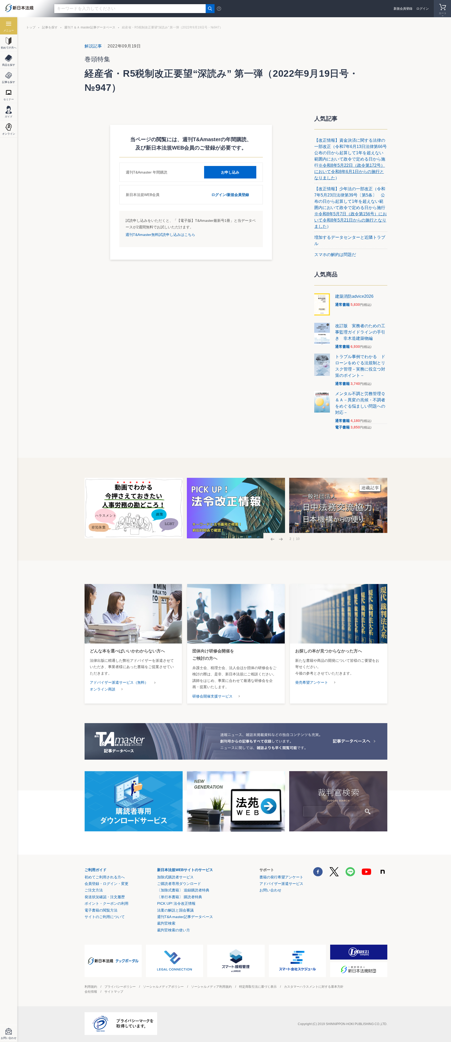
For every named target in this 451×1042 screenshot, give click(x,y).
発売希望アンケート (311, 682)
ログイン (422, 8)
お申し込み (230, 172)
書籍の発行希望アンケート (281, 877)
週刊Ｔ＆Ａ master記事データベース (89, 27)
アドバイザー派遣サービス (281, 884)
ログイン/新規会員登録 (230, 195)
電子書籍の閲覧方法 (101, 910)
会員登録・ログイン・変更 (106, 884)
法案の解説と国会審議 (175, 910)
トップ (30, 27)
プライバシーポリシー (120, 987)
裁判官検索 (166, 923)
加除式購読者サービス (175, 877)
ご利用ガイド (95, 870)
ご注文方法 (94, 890)
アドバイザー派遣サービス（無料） (119, 682)
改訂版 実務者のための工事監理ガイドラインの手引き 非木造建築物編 (360, 332)
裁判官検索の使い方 (173, 930)
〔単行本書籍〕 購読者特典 (179, 897)
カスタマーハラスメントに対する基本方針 (313, 987)
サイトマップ (113, 991)
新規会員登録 (403, 8)
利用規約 (91, 987)
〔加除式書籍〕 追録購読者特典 (183, 890)
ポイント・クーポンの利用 (106, 903)
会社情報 (91, 991)
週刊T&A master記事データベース (185, 917)
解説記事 (93, 46)
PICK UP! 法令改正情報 (176, 903)
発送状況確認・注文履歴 (105, 897)
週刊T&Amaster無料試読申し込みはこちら (160, 235)
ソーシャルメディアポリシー (163, 987)
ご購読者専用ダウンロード (179, 884)
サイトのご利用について (105, 917)
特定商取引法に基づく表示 (258, 987)
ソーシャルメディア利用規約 (211, 987)
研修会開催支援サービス (212, 696)
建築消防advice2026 (354, 296)
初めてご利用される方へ (105, 877)
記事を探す (50, 27)
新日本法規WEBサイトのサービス (185, 870)
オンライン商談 (102, 689)
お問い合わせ (270, 890)
